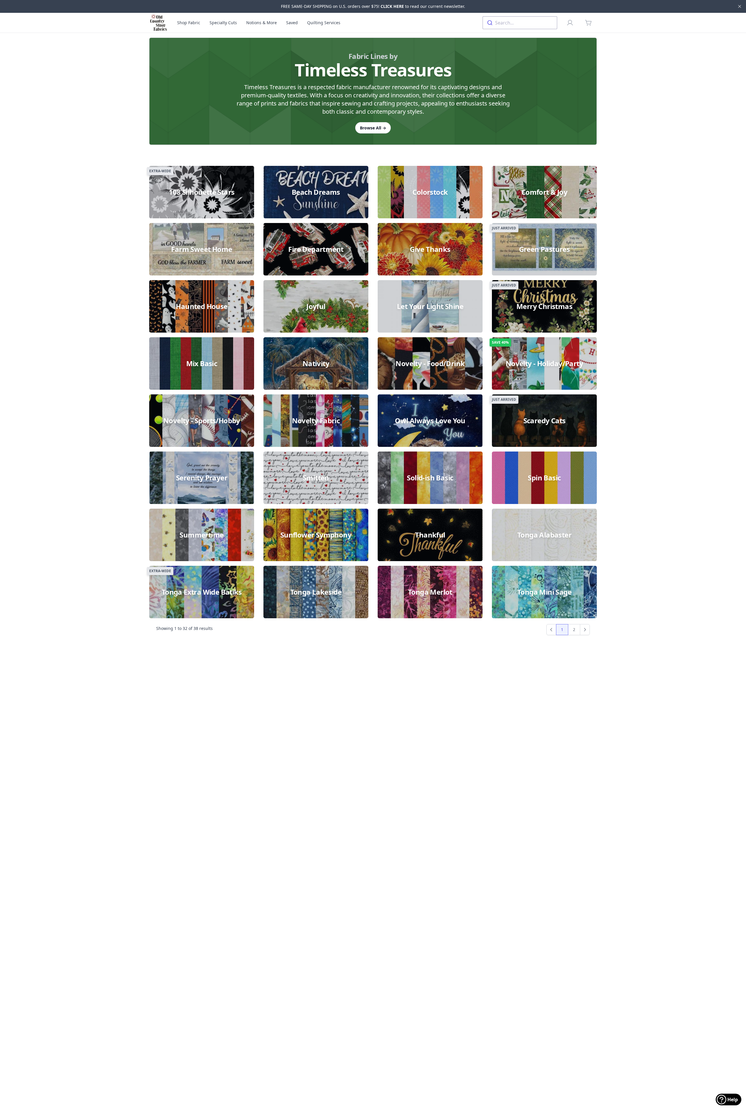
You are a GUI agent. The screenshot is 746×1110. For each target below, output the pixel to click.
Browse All (373, 128)
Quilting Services (323, 22)
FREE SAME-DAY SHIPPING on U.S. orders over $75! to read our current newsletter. (373, 6)
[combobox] (520, 22)
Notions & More (261, 22)
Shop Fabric (188, 22)
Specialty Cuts (223, 22)
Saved (292, 22)
